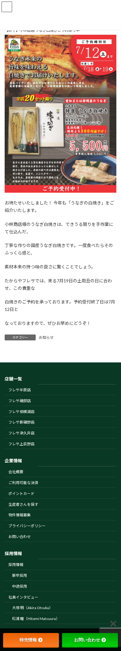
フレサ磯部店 (19, 400)
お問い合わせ (19, 536)
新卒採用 (19, 575)
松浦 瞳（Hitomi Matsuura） (36, 618)
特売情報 (28, 640)
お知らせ (46, 337)
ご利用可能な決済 (23, 482)
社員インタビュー (23, 597)
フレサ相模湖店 (21, 411)
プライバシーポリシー (27, 525)
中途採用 (19, 586)
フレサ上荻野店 (21, 443)
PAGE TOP (112, 625)
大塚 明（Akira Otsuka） (32, 607)
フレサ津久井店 (21, 433)
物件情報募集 (19, 515)
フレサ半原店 (19, 390)
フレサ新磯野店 (21, 422)
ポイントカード (21, 493)
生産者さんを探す (23, 504)
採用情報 (15, 564)
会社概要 (15, 471)
